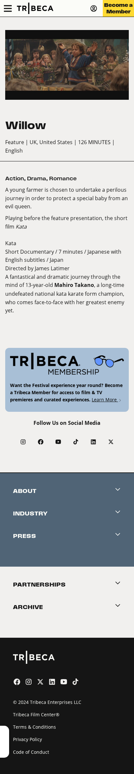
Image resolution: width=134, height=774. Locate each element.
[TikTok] (76, 442)
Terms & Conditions (34, 727)
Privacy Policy (27, 739)
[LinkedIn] (93, 442)
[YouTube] (58, 442)
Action (14, 178)
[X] (111, 442)
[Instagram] (23, 442)
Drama (36, 178)
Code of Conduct (31, 752)
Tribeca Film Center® (36, 714)
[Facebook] (41, 442)
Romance (63, 178)
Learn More (105, 399)
